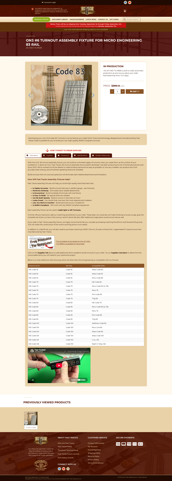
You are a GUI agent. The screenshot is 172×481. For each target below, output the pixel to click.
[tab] (33, 155)
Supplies (49, 155)
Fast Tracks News (65, 447)
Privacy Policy (93, 460)
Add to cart (135, 91)
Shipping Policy (94, 453)
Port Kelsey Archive (65, 458)
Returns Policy (94, 456)
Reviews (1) (65, 155)
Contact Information (96, 443)
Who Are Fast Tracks (66, 443)
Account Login (50, 2)
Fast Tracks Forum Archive (68, 454)
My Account (92, 447)
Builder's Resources (102, 155)
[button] (29, 95)
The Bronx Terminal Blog (68, 450)
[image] (61, 95)
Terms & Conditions (95, 463)
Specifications (82, 155)
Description (33, 155)
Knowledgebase (94, 450)
